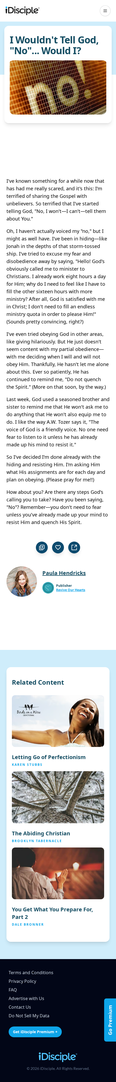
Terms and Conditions (31, 973)
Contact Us (20, 1007)
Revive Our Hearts (70, 590)
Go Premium (110, 1020)
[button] (105, 10)
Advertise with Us (26, 998)
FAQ (13, 990)
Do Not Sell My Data (29, 1016)
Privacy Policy (22, 981)
